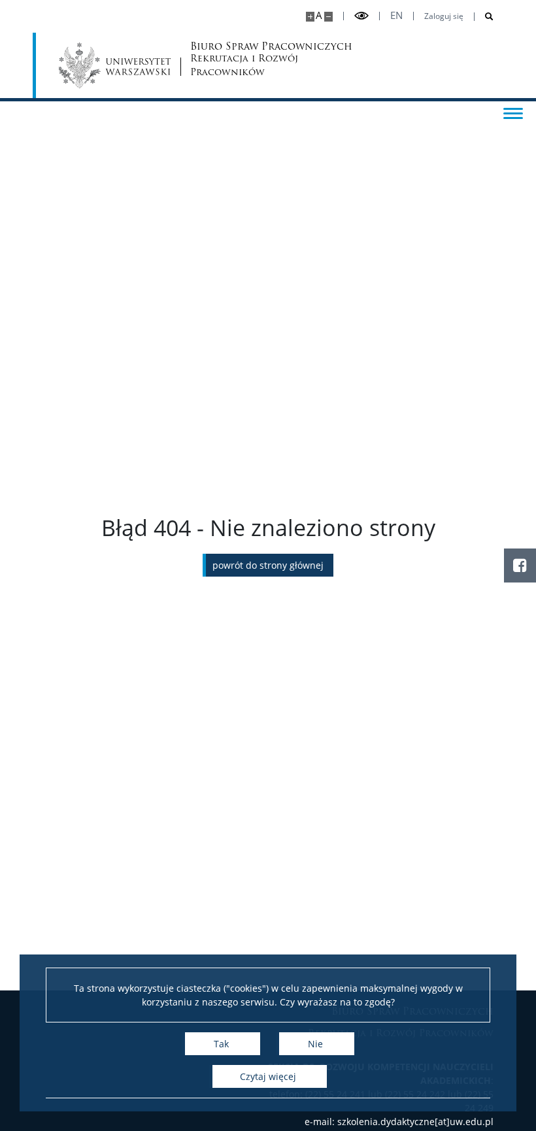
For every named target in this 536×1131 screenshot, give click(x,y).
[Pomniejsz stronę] (328, 17)
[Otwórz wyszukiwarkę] (484, 16)
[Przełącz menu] (513, 112)
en (396, 15)
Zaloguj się (443, 16)
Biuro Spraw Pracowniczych (241, 60)
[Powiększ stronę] (310, 17)
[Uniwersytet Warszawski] (115, 65)
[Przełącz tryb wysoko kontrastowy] (361, 16)
